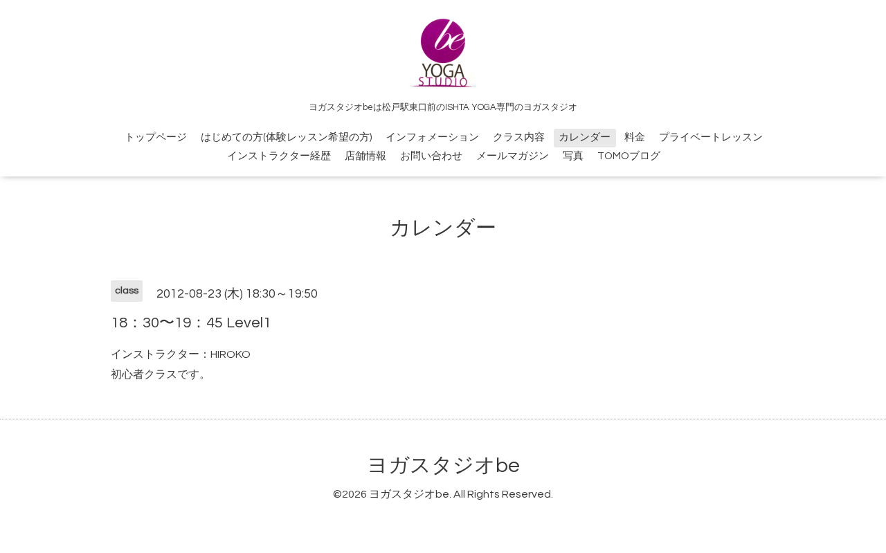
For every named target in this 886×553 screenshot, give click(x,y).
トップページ (156, 137)
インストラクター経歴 (279, 156)
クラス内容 (519, 137)
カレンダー (585, 137)
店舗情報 (365, 156)
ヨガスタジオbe (443, 465)
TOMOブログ (628, 156)
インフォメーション (432, 137)
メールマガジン (512, 156)
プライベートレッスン (711, 137)
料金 (634, 137)
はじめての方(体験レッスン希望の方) (286, 137)
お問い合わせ (431, 156)
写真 (573, 156)
